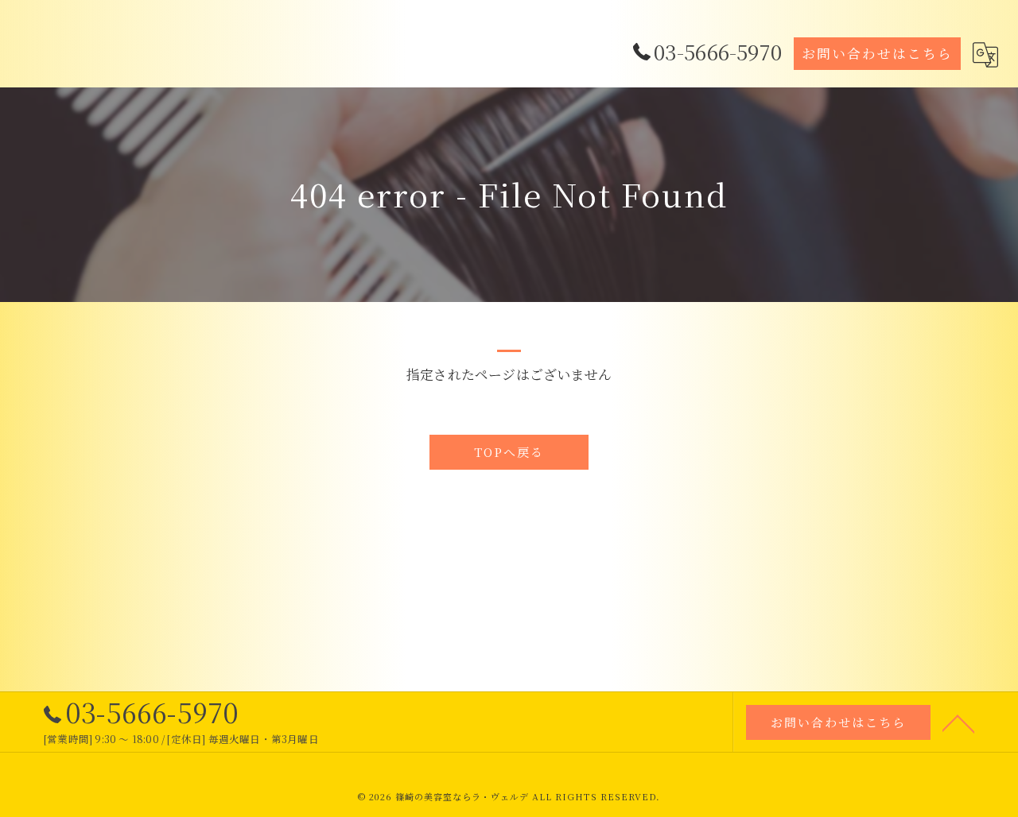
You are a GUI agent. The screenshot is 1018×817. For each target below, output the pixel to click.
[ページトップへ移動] (958, 722)
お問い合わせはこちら (877, 53)
